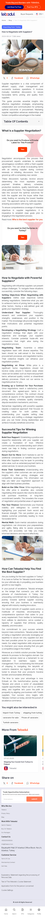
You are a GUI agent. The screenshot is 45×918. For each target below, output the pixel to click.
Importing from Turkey (12, 27)
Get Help (4, 866)
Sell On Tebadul (6, 825)
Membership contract (8, 862)
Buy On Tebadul (6, 829)
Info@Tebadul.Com (7, 844)
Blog (2, 817)
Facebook (18, 78)
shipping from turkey (32, 713)
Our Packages (5, 832)
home (4, 20)
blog (10, 20)
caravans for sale (11, 718)
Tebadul (3, 810)
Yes (22, 149)
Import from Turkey (11, 713)
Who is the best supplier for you (27, 219)
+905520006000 (6, 840)
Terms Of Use (5, 858)
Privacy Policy (5, 813)
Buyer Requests (27, 14)
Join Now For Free (14, 7)
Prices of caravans (30, 718)
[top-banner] (8, 14)
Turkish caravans (10, 722)
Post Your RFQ (32, 7)
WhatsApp (34, 78)
